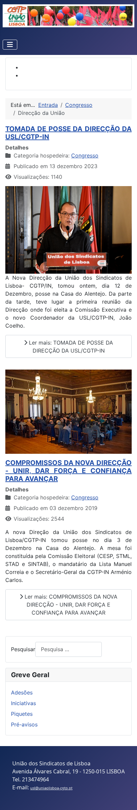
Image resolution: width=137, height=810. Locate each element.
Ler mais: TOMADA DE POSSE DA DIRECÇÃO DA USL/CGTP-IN (70, 346)
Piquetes (22, 713)
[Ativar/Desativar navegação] (10, 45)
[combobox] (68, 649)
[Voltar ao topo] (125, 798)
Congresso (84, 155)
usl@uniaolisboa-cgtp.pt (51, 787)
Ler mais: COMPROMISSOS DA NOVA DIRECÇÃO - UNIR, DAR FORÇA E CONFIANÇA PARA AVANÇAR (70, 604)
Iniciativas (23, 703)
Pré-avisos (24, 724)
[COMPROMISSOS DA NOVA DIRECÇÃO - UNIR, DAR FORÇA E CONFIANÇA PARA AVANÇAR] (68, 411)
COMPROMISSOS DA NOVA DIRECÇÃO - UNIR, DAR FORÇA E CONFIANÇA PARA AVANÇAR (68, 471)
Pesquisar (23, 649)
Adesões (22, 692)
